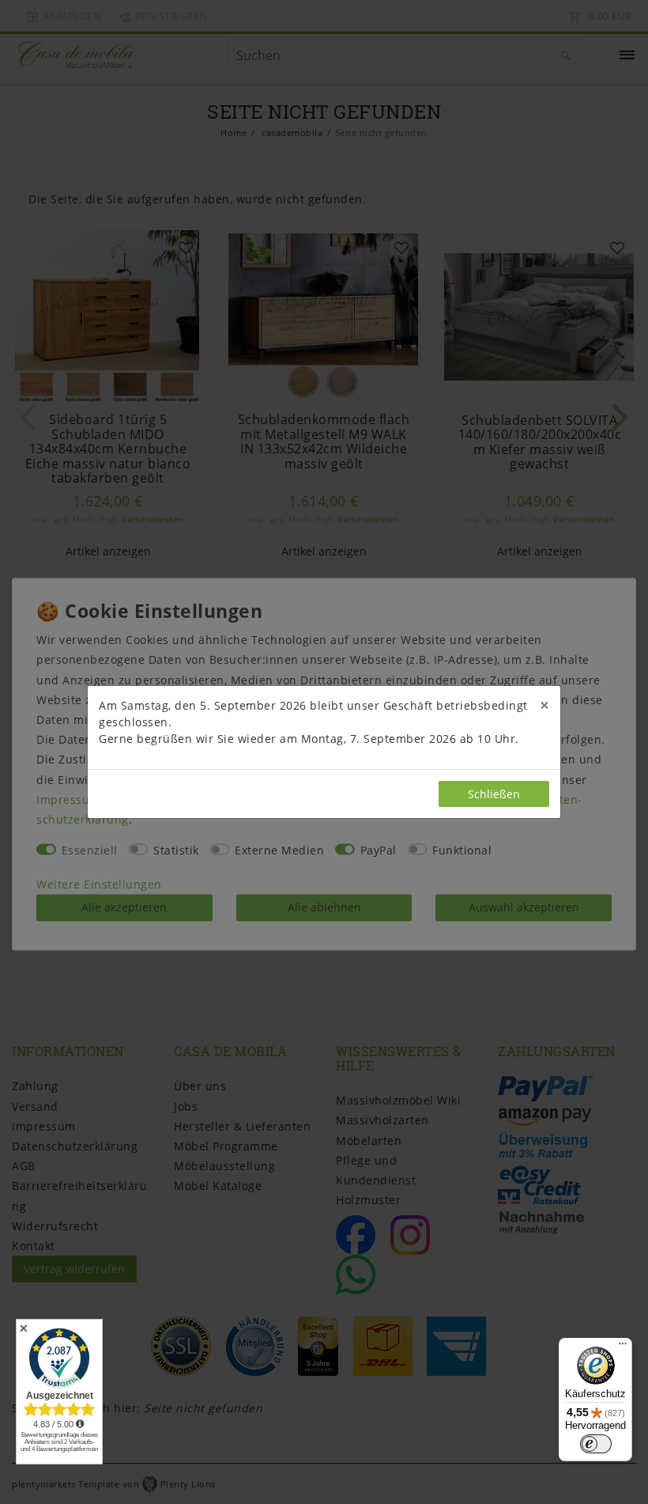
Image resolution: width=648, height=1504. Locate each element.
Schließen (494, 793)
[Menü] (622, 1347)
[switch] (596, 1443)
